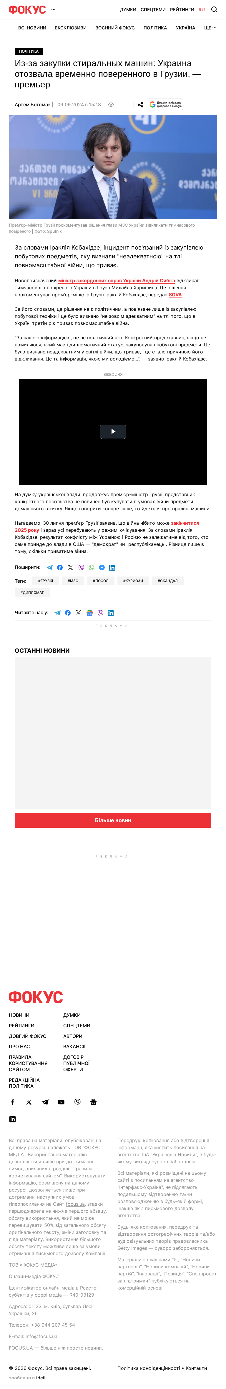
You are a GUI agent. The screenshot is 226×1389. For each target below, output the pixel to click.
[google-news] (93, 1102)
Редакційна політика (24, 1083)
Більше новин (113, 820)
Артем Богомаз (32, 104)
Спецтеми (153, 9)
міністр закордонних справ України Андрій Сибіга (116, 280)
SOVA (175, 295)
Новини (19, 1015)
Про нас (19, 1046)
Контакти (196, 1368)
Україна (185, 28)
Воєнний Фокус (115, 28)
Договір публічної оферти (76, 1063)
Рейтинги (182, 9)
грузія (47, 581)
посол (102, 581)
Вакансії (74, 1046)
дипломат (33, 592)
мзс (74, 581)
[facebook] (12, 1102)
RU (202, 9)
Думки (128, 9)
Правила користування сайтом (28, 1063)
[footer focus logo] (36, 997)
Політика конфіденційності (148, 1368)
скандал (169, 581)
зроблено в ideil (27, 1378)
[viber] (77, 1102)
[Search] (214, 9)
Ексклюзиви (71, 28)
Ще (207, 28)
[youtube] (61, 1102)
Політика (155, 28)
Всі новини (32, 28)
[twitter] (28, 1102)
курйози (134, 581)
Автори (72, 1036)
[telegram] (44, 1102)
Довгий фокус (27, 1036)
